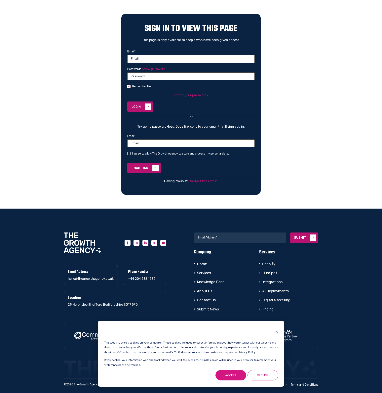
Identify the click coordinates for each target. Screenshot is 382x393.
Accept (231, 375)
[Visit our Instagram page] (136, 243)
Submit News (208, 309)
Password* (134, 69)
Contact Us (206, 300)
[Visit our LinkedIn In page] (145, 243)
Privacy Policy (247, 352)
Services (204, 273)
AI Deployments (275, 291)
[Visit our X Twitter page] (154, 243)
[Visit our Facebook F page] (128, 243)
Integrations (272, 282)
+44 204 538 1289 (141, 279)
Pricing (268, 309)
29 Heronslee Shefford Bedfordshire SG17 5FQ (103, 304)
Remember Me (141, 86)
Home (202, 264)
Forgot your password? (191, 95)
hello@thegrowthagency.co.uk (91, 279)
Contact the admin (203, 181)
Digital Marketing (276, 300)
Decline (263, 375)
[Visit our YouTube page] (163, 243)
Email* (131, 51)
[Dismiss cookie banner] (276, 332)
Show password (153, 69)
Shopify (268, 264)
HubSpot (269, 273)
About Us (204, 291)
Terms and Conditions (304, 384)
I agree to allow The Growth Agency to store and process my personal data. (180, 153)
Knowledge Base (210, 282)
